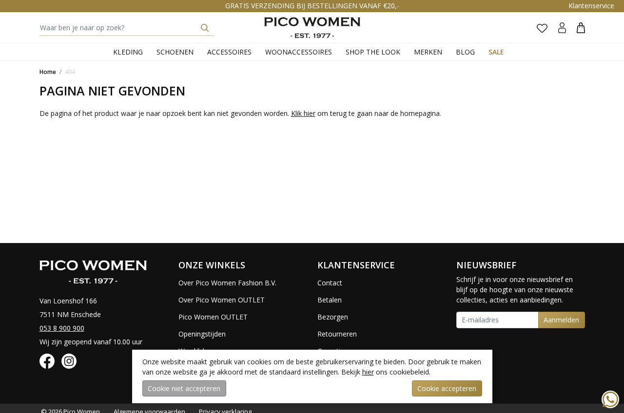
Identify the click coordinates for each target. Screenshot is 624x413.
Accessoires (229, 51)
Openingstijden (202, 333)
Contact (329, 282)
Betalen (329, 299)
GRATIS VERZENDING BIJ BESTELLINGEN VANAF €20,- (312, 5)
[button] (581, 27)
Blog (465, 51)
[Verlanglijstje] (542, 27)
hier (368, 371)
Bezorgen (332, 316)
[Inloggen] (562, 27)
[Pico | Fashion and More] (312, 27)
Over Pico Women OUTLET (221, 299)
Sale (496, 51)
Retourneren (337, 333)
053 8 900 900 (61, 328)
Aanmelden (561, 319)
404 (70, 72)
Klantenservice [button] (591, 5)
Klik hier (303, 113)
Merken (428, 51)
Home (47, 72)
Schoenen (175, 51)
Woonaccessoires (298, 51)
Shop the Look (373, 51)
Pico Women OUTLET (213, 316)
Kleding (128, 51)
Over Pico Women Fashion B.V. (227, 282)
